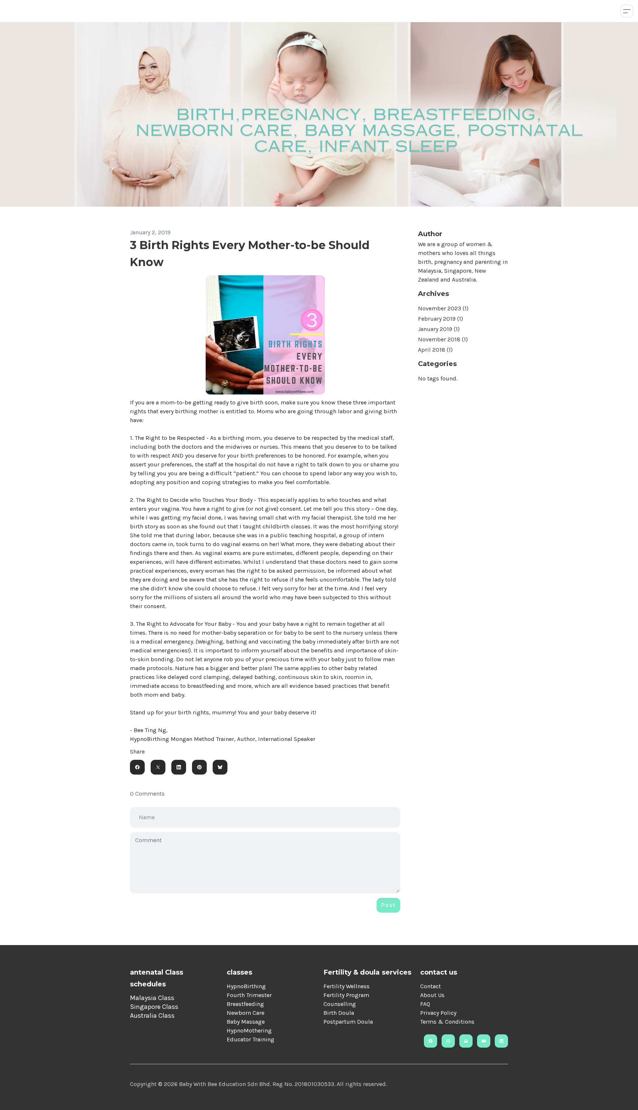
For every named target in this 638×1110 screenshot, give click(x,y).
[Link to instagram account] (448, 1041)
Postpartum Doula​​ (348, 1021)
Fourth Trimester (249, 995)
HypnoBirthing (246, 986)
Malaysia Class (152, 998)
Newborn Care (245, 1012)
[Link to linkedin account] (501, 1041)
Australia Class (152, 1015)
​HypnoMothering (249, 1030)
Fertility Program (346, 995)
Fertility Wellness (346, 986)
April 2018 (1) (435, 349)
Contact (430, 986)
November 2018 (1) (443, 339)
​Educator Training (250, 1039)
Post (388, 905)
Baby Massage (246, 1021)
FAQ (425, 1003)
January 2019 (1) (439, 328)
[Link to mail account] (466, 1041)
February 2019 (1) (440, 318)
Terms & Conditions (447, 1021)
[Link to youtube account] (483, 1041)
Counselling (339, 1003)
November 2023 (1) (443, 308)
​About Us (432, 995)
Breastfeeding (245, 1003)
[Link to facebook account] (430, 1041)
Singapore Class (154, 1007)
